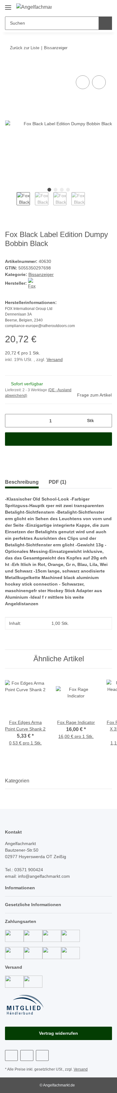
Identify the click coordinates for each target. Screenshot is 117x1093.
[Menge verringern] (12, 420)
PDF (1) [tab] (57, 482)
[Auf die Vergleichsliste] (83, 82)
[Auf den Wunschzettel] (99, 82)
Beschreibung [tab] (22, 482)
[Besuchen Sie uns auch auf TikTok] (42, 1055)
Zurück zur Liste (24, 47)
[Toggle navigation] (8, 5)
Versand (54, 359)
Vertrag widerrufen (58, 1033)
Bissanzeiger (41, 274)
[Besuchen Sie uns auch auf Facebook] (11, 1055)
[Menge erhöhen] (105, 420)
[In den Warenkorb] (10, 67)
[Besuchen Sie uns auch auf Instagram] (26, 1055)
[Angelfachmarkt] (33, 7)
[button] (87, 7)
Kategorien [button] (17, 780)
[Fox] (33, 283)
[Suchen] (105, 23)
